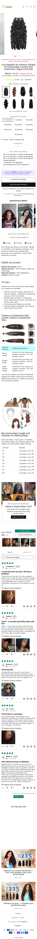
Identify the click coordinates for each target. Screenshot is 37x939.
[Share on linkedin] (34, 606)
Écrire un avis (25, 531)
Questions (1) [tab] (27, 552)
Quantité (18, 143)
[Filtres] (3, 557)
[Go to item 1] (6, 542)
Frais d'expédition (7, 75)
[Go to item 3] (25, 542)
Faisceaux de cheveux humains (18, 59)
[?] (22, 195)
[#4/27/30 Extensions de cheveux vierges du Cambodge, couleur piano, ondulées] (14, 92)
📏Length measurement (18, 237)
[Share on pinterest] (31, 606)
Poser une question (25, 534)
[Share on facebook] (24, 606)
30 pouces (18, 134)
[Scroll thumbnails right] (33, 542)
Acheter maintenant (18, 184)
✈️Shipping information (18, 234)
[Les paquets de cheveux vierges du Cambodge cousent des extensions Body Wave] (6, 104)
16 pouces (29, 120)
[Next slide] (34, 216)
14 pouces (18, 120)
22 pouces (29, 124)
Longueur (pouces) (18, 116)
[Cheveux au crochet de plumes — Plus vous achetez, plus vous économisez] (18, 858)
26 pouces (18, 129)
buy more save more (18, 151)
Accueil (4, 59)
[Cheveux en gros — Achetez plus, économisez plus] (18, 891)
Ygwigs (18, 913)
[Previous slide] (2, 216)
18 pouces (7, 124)
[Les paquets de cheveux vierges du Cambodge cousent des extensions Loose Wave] (14, 104)
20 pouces (18, 124)
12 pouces (8, 120)
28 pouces (29, 129)
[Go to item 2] (15, 542)
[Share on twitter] (28, 606)
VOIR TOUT (18, 877)
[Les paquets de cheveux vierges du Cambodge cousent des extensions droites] (31, 92)
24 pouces (8, 129)
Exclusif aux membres (18, 921)
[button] (10, 80)
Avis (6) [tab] (10, 552)
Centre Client (18, 917)
